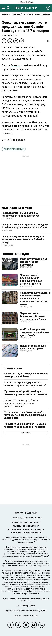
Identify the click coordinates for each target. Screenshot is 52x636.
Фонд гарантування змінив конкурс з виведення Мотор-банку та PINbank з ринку (23, 239)
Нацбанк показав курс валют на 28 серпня (33, 347)
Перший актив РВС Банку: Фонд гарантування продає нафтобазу (20, 214)
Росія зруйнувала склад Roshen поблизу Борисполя (33, 261)
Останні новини (13, 368)
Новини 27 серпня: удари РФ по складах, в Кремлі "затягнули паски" (25, 384)
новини (6, 14)
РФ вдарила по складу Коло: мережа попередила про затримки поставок (25, 425)
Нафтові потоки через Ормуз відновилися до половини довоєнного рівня (21, 403)
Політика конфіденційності (26, 526)
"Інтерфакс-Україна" (36, 549)
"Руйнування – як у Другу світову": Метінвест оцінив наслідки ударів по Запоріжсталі (25, 415)
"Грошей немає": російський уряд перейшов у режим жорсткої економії (31, 279)
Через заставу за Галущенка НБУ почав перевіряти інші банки (33, 316)
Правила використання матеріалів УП (26, 529)
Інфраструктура (42, 14)
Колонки (28, 14)
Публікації (17, 14)
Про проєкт (35, 523)
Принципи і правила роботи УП (26, 533)
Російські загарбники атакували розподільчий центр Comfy (34, 332)
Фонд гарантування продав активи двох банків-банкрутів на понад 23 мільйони (25, 226)
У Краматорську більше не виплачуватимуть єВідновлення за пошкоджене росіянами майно (35, 298)
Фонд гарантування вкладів (14, 149)
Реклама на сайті (19, 523)
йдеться (15, 65)
